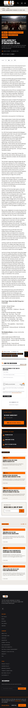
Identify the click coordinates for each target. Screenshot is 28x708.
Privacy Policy (6, 663)
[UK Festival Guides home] (14, 596)
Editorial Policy (6, 672)
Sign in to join (23, 364)
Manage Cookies (6, 668)
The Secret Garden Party (16, 32)
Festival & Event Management (9, 649)
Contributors (5, 635)
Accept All (22, 705)
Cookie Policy (5, 666)
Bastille (4, 37)
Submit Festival (6, 642)
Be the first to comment (8, 54)
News (8, 8)
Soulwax (4, 35)
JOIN (21, 511)
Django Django (13, 35)
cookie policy (18, 700)
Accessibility (5, 675)
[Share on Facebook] (9, 60)
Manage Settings (5, 705)
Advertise (4, 640)
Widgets (4, 653)
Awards (4, 625)
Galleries (4, 623)
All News (23, 524)
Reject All (14, 705)
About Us (4, 633)
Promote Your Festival (8, 651)
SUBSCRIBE (22, 688)
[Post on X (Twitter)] (6, 60)
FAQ (3, 656)
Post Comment (7, 396)
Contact (4, 638)
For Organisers (6, 644)
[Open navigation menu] (25, 3)
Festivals (4, 616)
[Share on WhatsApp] (12, 60)
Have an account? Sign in (17, 392)
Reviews (4, 621)
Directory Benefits (7, 647)
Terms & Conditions (7, 670)
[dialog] (14, 702)
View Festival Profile (14, 423)
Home (3, 8)
